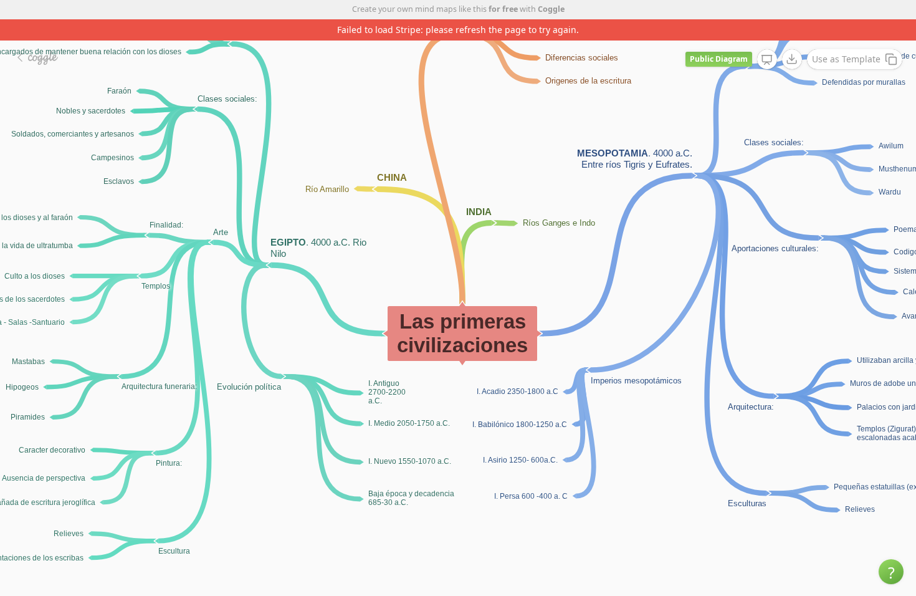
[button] (891, 571)
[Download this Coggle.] (792, 59)
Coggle (551, 9)
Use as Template (846, 59)
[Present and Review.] (767, 60)
